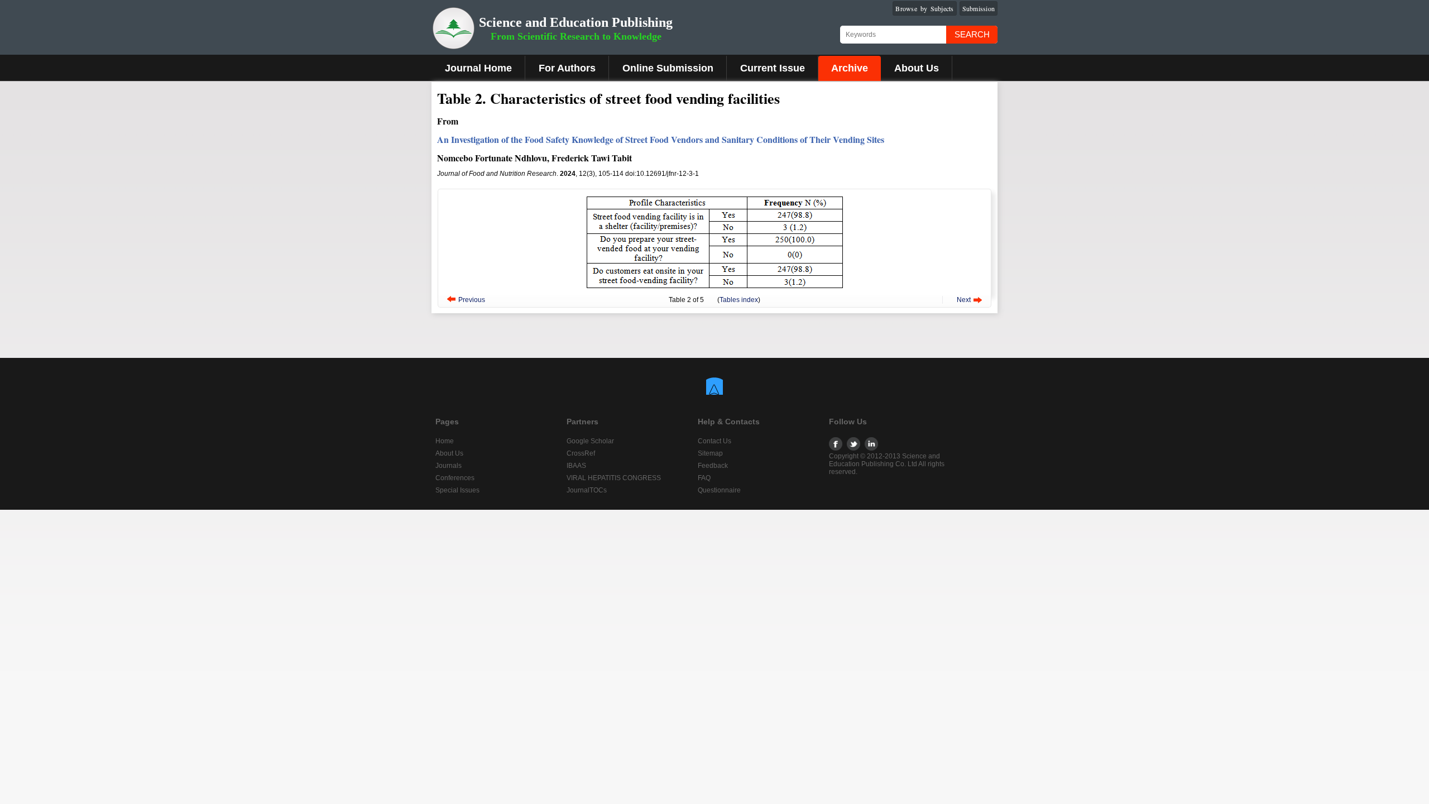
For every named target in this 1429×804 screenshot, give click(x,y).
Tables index (739, 300)
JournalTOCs (587, 490)
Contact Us (714, 441)
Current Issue (772, 68)
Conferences (454, 478)
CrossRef (581, 453)
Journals (448, 466)
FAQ (704, 478)
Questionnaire (719, 490)
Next (964, 300)
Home (444, 441)
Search (972, 34)
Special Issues (457, 490)
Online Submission (667, 68)
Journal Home (478, 68)
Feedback (713, 466)
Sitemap (710, 453)
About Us (916, 68)
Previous (471, 300)
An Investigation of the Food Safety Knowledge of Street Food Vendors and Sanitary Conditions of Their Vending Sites (660, 139)
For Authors (567, 68)
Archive (849, 68)
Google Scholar (590, 441)
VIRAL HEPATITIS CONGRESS (614, 478)
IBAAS (576, 466)
